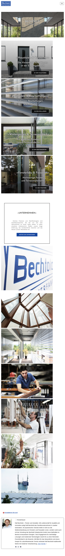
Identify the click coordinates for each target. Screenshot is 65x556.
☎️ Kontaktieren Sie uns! (10, 512)
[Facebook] (16, 547)
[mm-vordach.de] (6, 3)
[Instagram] (18, 547)
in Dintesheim (50, 505)
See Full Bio (42, 544)
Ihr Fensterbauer (34, 505)
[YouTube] (21, 547)
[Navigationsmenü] (62, 3)
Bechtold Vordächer (17, 505)
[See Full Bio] (46, 544)
